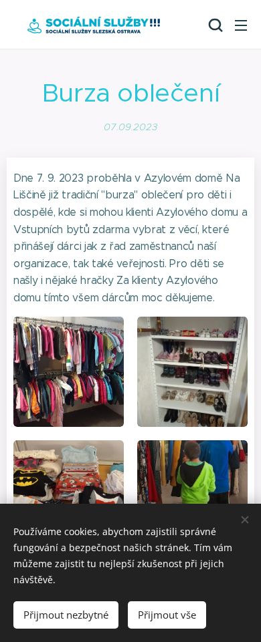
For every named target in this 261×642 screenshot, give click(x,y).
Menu (241, 24)
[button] (214, 24)
